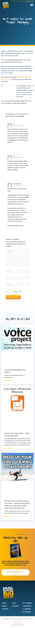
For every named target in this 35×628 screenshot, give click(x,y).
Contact (15, 606)
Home (4, 603)
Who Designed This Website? (17, 625)
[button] (32, 5)
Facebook (27, 606)
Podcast (5, 609)
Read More (7, 380)
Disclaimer (17, 620)
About (4, 606)
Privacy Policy (17, 623)
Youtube (27, 612)
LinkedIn (27, 609)
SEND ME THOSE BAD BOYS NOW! (15, 572)
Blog (14, 603)
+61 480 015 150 (29, 1)
